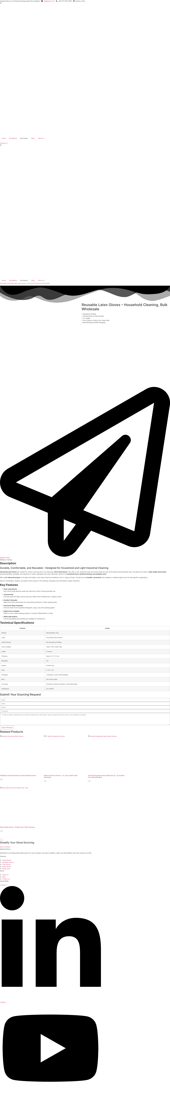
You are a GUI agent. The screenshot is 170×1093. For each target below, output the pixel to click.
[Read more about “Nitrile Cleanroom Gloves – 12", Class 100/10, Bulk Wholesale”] (45, 781)
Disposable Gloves (5, 283)
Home (4, 138)
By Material (13, 138)
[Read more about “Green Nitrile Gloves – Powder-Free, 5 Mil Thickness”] (1, 831)
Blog (32, 138)
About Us (41, 138)
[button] (6, 560)
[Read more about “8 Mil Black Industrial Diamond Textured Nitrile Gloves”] (1, 779)
